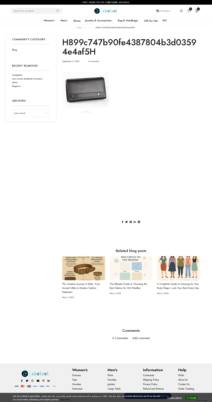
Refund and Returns (153, 389)
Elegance (16, 86)
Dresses (76, 375)
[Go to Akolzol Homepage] (35, 373)
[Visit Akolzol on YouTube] (38, 380)
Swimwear (77, 389)
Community (148, 375)
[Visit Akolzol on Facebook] (22, 380)
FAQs (181, 375)
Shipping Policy (151, 380)
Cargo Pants (114, 389)
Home (79, 27)
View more (65, 399)
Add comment (141, 338)
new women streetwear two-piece (27, 78)
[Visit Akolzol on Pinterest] (43, 380)
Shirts (110, 375)
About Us (183, 380)
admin (15, 82)
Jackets (111, 384)
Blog (14, 50)
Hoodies (76, 384)
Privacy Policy (150, 384)
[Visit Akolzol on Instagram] (32, 380)
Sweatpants (17, 75)
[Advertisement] (131, 139)
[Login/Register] (181, 10)
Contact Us (183, 384)
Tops (74, 380)
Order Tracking (186, 389)
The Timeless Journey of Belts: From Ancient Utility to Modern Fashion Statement (81, 288)
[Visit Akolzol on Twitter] (27, 380)
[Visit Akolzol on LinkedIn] (48, 380)
